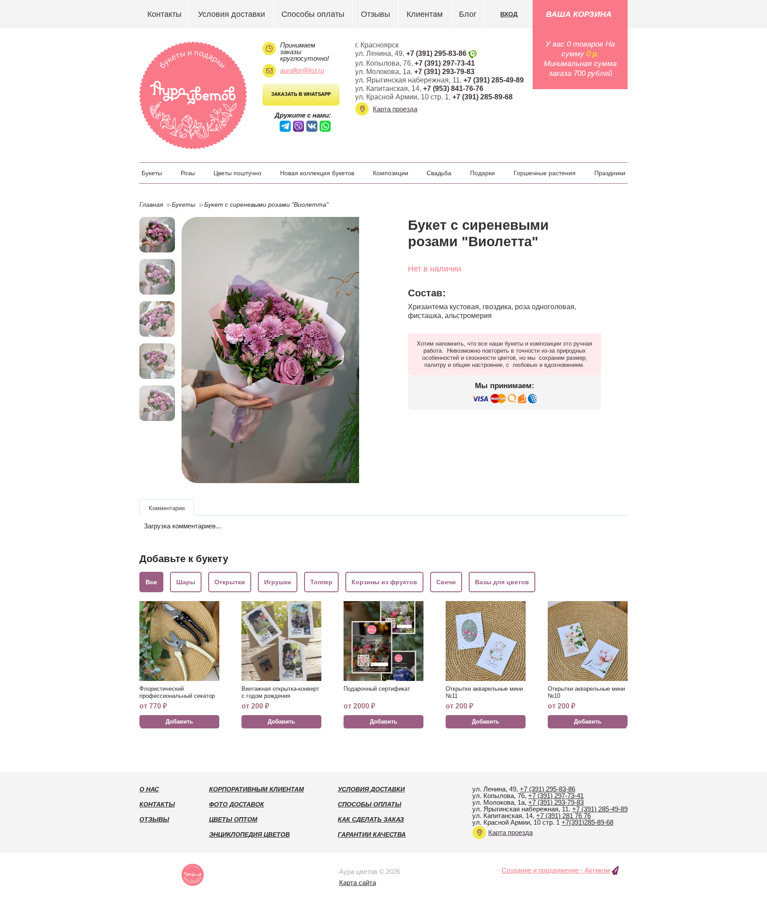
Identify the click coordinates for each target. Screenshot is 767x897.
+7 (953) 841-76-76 (453, 88)
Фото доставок (236, 804)
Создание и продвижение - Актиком (556, 870)
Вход (509, 14)
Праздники (609, 173)
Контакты (164, 14)
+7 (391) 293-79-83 (444, 71)
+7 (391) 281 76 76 (563, 815)
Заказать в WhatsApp (301, 94)
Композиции (390, 173)
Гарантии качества (372, 834)
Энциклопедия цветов (249, 834)
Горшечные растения (545, 173)
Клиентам (425, 14)
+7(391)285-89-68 (587, 822)
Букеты (152, 173)
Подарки (482, 173)
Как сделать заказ (371, 819)
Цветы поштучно (237, 173)
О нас (149, 789)
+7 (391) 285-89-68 (482, 97)
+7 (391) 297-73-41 (445, 63)
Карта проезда (395, 109)
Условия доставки (231, 14)
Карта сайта (357, 882)
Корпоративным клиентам (256, 789)
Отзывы (375, 14)
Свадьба (439, 173)
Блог (468, 14)
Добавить (179, 721)
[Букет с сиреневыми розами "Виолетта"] (278, 350)
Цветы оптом (233, 819)
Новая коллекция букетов (317, 173)
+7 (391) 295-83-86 (436, 53)
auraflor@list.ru (302, 70)
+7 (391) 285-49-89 (493, 80)
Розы (188, 173)
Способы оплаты (312, 14)
